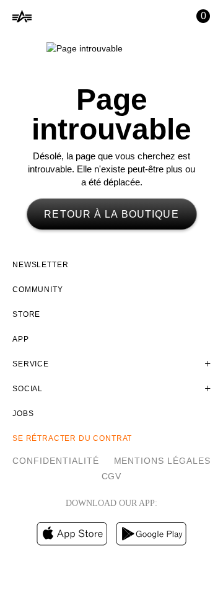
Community (37, 289)
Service (30, 364)
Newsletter (40, 264)
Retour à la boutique (111, 214)
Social (27, 388)
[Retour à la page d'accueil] (22, 16)
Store (26, 314)
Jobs (22, 413)
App (20, 339)
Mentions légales (162, 461)
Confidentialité (55, 461)
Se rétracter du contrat (72, 438)
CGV (112, 476)
